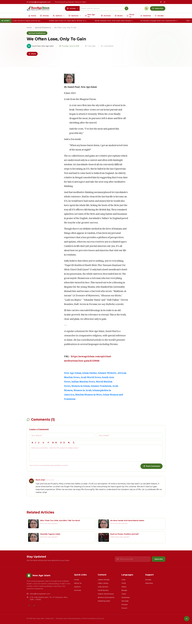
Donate (148, 580)
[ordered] (60, 442)
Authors (77, 587)
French (124, 608)
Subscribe (158, 559)
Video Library (103, 583)
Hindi (123, 583)
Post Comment (153, 466)
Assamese (125, 597)
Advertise (149, 583)
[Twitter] (34, 605)
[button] (43, 442)
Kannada (124, 601)
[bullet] (64, 442)
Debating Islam (104, 601)
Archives (77, 590)
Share (33, 54)
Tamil (123, 594)
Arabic (123, 587)
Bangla (124, 590)
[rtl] (48, 442)
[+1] (56, 442)
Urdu (123, 580)
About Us (78, 583)
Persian (124, 605)
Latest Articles (103, 580)
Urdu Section (103, 587)
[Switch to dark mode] (146, 8)
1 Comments (108, 46)
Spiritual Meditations (43, 28)
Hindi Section (103, 590)
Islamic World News (106, 594)
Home (29, 28)
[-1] (53, 442)
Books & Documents (106, 597)
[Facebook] (29, 605)
